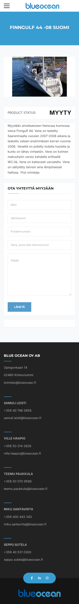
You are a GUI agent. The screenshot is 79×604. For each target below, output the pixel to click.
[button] (39, 77)
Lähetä (19, 306)
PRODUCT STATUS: (22, 113)
